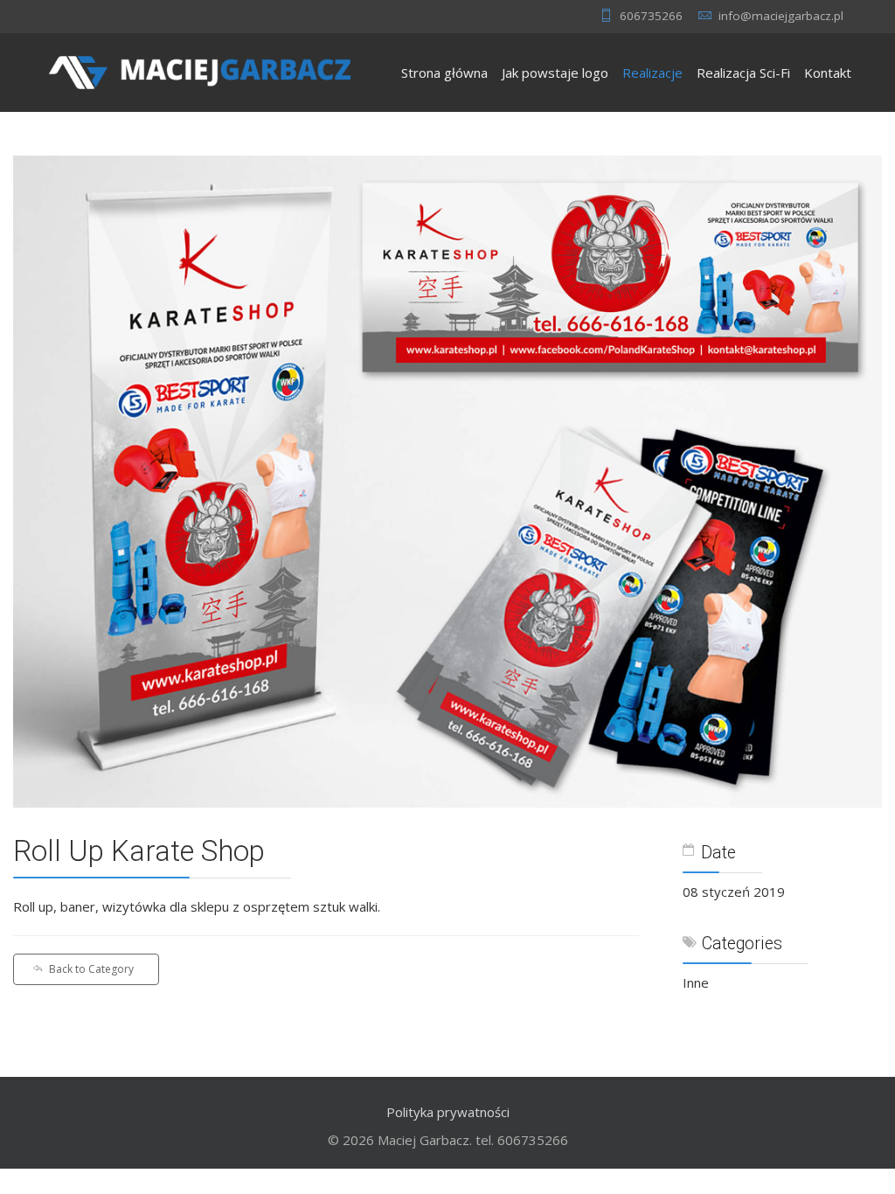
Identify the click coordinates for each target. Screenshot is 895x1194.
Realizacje (652, 72)
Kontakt (827, 72)
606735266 (651, 16)
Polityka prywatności (448, 1112)
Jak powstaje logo (555, 72)
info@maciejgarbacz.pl (780, 16)
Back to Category (91, 968)
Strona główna (444, 72)
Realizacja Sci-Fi (743, 72)
